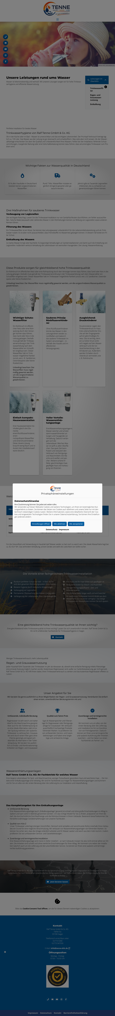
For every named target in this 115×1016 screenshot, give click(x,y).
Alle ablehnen (59, 524)
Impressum (64, 529)
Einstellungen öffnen (41, 524)
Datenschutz (51, 529)
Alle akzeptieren (76, 524)
